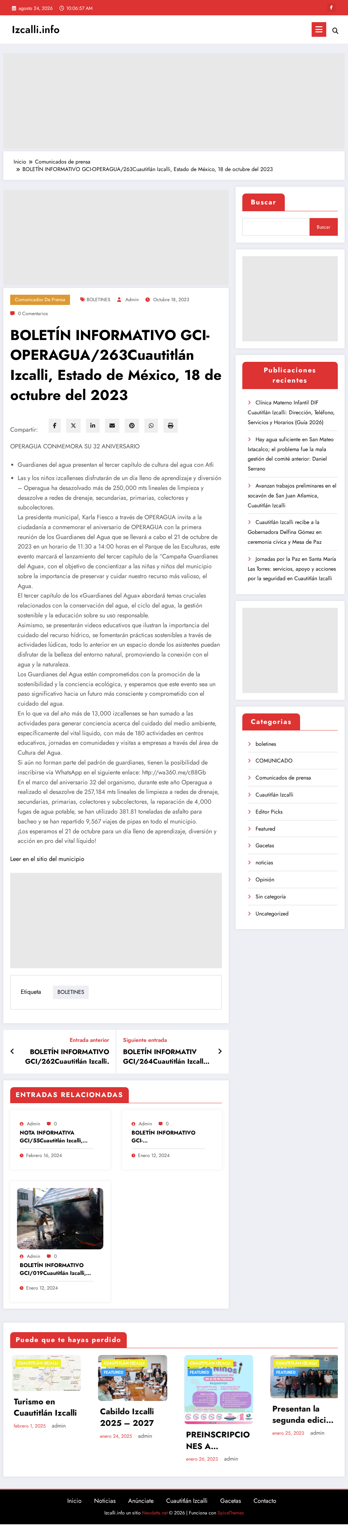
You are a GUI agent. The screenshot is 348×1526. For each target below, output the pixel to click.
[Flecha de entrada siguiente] (220, 1051)
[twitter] (73, 426)
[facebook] (55, 426)
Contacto (265, 1500)
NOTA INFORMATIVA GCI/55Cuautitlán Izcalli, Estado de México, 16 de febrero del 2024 (51, 1136)
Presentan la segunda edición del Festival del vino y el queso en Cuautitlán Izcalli (236, 1414)
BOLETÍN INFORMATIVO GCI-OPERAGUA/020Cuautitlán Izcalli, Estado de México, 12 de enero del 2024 (168, 1136)
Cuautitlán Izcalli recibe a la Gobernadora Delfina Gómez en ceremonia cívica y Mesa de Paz (284, 532)
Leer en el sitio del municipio (47, 858)
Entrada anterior (89, 1040)
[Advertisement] (174, 101)
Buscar (263, 202)
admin (132, 299)
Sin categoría (271, 896)
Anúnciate (141, 1500)
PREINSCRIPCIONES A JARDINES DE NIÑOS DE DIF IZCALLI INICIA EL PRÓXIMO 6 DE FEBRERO (151, 1440)
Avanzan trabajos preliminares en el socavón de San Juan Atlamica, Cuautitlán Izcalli (292, 495)
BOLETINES (98, 299)
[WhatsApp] (151, 426)
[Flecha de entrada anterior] (12, 1051)
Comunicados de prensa (40, 299)
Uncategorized (272, 914)
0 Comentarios (33, 313)
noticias (264, 862)
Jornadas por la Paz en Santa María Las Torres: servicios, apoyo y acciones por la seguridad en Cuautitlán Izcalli (292, 569)
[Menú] (319, 29)
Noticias (105, 1500)
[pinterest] (132, 426)
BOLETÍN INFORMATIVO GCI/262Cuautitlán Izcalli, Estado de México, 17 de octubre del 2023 (67, 1057)
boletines (266, 744)
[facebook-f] (331, 7)
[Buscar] (335, 31)
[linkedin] (93, 426)
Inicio (74, 1500)
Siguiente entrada (145, 1040)
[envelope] (112, 426)
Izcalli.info (35, 29)
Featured (265, 829)
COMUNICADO (274, 761)
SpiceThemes (231, 1512)
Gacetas (265, 845)
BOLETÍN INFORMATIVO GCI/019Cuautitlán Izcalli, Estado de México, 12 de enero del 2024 (53, 1269)
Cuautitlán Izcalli (274, 795)
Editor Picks (269, 812)
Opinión (265, 879)
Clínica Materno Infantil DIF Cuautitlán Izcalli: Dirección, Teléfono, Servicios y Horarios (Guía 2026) (291, 412)
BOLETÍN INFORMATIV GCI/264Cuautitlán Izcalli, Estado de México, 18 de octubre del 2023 (165, 1057)
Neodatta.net (155, 1512)
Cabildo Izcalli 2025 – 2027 (60, 1417)
